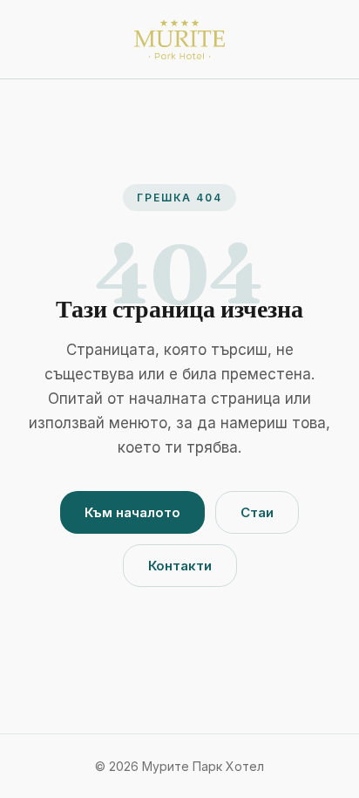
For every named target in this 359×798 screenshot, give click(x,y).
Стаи (257, 512)
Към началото (132, 512)
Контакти (180, 565)
